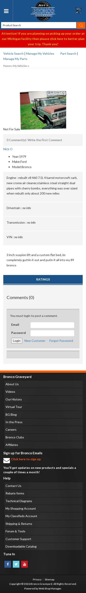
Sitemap (49, 579)
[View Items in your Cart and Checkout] (80, 11)
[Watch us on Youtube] (24, 564)
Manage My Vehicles (40, 53)
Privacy (37, 579)
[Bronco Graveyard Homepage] (43, 11)
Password (18, 333)
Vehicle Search (13, 53)
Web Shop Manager (50, 588)
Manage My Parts (15, 59)
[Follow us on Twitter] (16, 564)
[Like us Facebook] (7, 564)
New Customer (34, 340)
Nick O (8, 149)
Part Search (68, 53)
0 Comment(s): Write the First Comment (34, 140)
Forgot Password (61, 340)
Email (15, 324)
